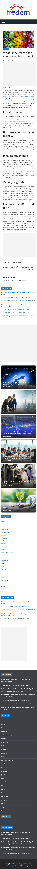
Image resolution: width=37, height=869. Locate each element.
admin (14, 60)
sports (3, 586)
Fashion (3, 541)
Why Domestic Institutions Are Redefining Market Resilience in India (16, 383)
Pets (2, 577)
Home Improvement (7, 552)
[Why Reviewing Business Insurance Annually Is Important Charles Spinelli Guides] (18, 451)
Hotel (2, 555)
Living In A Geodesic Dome (12, 263)
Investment (4, 560)
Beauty (3, 524)
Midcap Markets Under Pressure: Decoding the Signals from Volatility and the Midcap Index (18, 433)
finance (3, 544)
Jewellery (3, 563)
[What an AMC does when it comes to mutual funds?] (18, 500)
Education (4, 535)
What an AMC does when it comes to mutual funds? (15, 312)
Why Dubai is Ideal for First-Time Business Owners (15, 297)
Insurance (4, 558)
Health (3, 549)
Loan (2, 572)
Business (3, 527)
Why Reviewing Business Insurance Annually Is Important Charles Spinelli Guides (18, 457)
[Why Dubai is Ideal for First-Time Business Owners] (18, 402)
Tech (2, 589)
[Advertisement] (20, 74)
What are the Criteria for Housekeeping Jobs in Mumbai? (18, 268)
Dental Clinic (4, 529)
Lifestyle (3, 569)
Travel (3, 592)
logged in (13, 280)
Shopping (6, 48)
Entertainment (5, 538)
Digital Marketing (6, 532)
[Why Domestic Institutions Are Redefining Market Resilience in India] (18, 377)
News (3, 575)
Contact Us (4, 821)
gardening (4, 546)
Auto (2, 521)
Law (2, 566)
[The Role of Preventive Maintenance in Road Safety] (18, 476)
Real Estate (4, 580)
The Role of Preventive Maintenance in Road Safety (15, 309)
